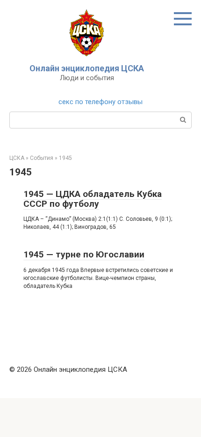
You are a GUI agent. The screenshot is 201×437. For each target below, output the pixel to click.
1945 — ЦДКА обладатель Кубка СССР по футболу (92, 198)
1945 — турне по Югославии (83, 254)
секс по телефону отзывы (100, 102)
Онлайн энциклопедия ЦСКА (86, 68)
